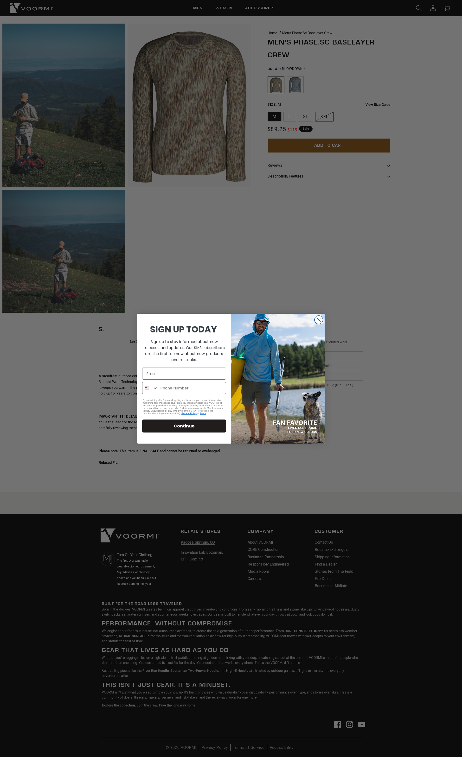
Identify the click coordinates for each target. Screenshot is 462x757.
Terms (203, 413)
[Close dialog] (318, 320)
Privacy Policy (189, 413)
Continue (184, 426)
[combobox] (150, 388)
